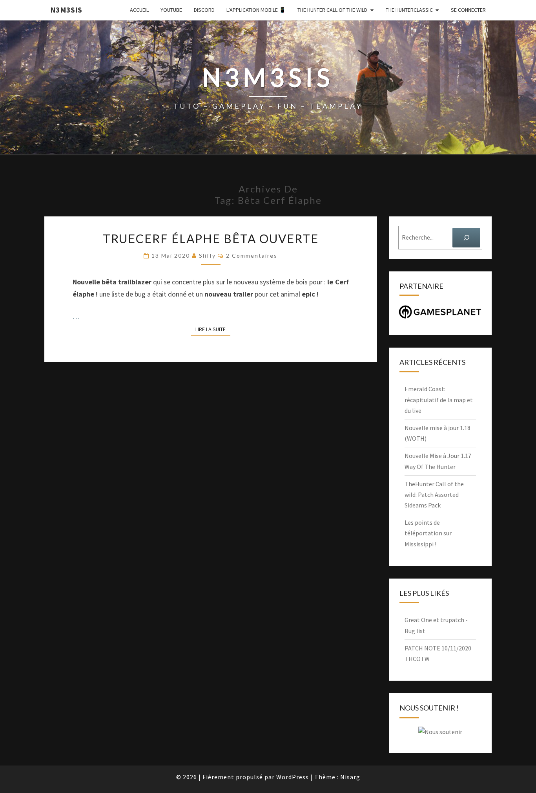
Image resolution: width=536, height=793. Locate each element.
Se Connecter (468, 9)
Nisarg (350, 777)
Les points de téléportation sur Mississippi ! (428, 533)
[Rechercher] (466, 237)
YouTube (171, 9)
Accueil (139, 9)
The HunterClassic (409, 9)
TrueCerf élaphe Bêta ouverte (211, 238)
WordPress (292, 777)
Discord (204, 9)
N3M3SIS (66, 10)
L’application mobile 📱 (256, 9)
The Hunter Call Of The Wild (332, 9)
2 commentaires (251, 255)
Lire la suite (212, 329)
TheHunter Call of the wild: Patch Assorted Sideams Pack (434, 494)
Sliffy (207, 255)
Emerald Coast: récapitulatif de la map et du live (439, 399)
